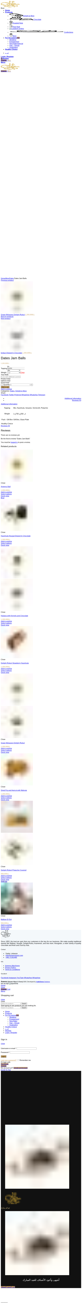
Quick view (5, 496)
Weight (3, 372)
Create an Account (21, 1068)
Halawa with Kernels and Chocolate (14, 616)
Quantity (6, 385)
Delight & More (21, 391)
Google (3, 1066)
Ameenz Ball (6, 487)
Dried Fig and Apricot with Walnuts (14, 790)
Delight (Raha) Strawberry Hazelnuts (15, 663)
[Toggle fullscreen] (5, 1302)
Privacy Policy (10, 968)
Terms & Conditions (12, 969)
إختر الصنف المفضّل (8, 1287)
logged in (14, 442)
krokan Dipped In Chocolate (11, 353)
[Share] (3, 1302)
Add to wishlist (6, 389)
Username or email (8, 1048)
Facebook (4, 1064)
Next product (5, 318)
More (7, 278)
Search (24, 1003)
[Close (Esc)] (2, 1302)
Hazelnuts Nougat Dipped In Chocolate (16, 536)
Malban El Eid (6, 919)
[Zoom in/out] (7, 1302)
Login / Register (11, 1033)
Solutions (43, 982)
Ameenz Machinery (12, 966)
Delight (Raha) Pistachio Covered (13, 870)
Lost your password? (9, 1060)
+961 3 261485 (11, 957)
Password (5, 1052)
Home (3, 278)
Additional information (73, 398)
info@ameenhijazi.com (14, 955)
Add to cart (5, 387)
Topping (4, 368)
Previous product (7, 280)
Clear (22, 372)
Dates (11, 278)
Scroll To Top (6, 1070)
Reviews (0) (76, 400)
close (3, 999)
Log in (3, 1056)
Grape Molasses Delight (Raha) (13, 315)
